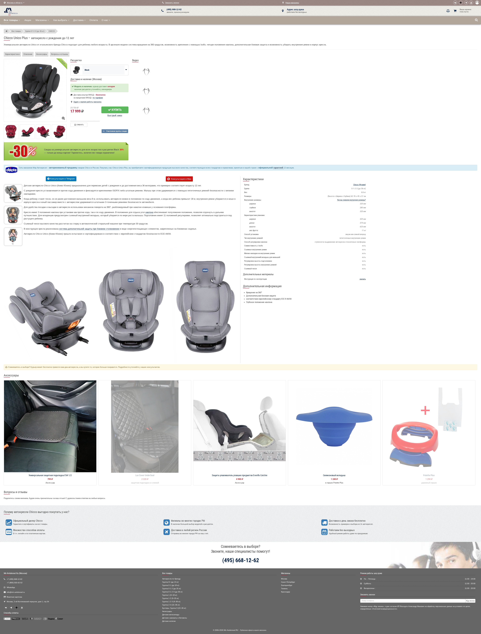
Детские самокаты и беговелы (174, 618)
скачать (363, 279)
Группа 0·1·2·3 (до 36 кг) (172, 592)
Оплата (93, 20)
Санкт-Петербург (288, 582)
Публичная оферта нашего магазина (253, 630)
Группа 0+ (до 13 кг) (170, 582)
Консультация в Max (180, 179)
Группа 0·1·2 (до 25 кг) (171, 589)
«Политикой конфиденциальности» (384, 609)
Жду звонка (470, 601)
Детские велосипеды (170, 615)
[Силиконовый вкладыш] (334, 426)
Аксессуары (41, 54)
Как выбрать (60, 20)
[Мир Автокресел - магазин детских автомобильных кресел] (11, 11)
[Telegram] (466, 3)
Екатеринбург (286, 585)
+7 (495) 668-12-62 (14, 579)
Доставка (78, 20)
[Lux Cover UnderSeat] (145, 426)
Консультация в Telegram (62, 179)
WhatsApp (11, 587)
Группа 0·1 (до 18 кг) (170, 585)
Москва (284, 579)
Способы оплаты (11, 613)
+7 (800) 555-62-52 (14, 583)
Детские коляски (169, 621)
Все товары (167, 573)
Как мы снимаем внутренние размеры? (351, 200)
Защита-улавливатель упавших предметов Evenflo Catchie (239, 475)
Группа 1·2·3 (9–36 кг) (171, 602)
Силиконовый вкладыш (334, 475)
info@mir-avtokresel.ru (16, 592)
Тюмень (284, 589)
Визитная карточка (14, 597)
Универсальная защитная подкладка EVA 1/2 (50, 475)
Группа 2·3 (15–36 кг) (171, 605)
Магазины (41, 20)
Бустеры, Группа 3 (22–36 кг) (174, 608)
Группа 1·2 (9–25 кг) (170, 598)
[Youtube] (471, 3)
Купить (116, 110)
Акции (27, 20)
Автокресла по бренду (171, 579)
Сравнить (80, 125)
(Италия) (359, 185)
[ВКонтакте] (455, 3)
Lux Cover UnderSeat (144, 475)
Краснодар (285, 592)
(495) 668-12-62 (174, 9)
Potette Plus (429, 475)
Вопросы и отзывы (59, 54)
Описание (28, 54)
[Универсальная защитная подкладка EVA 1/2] (50, 426)
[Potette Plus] (429, 426)
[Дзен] (461, 3)
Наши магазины (292, 3)
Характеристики (12, 54)
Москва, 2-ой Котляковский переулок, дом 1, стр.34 (28, 602)
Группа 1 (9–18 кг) (169, 595)
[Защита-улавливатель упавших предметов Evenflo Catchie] (239, 426)
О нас (105, 20)
